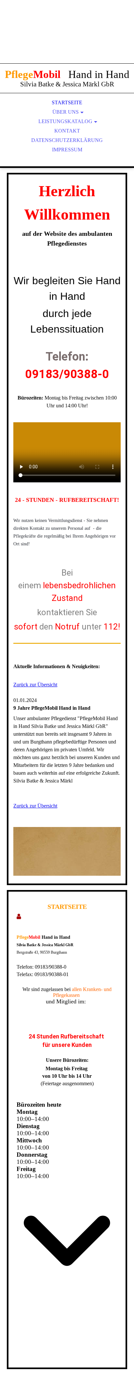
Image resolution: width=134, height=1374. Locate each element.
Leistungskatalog (65, 121)
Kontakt (67, 131)
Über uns (65, 112)
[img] (67, 39)
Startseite (67, 102)
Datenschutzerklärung (67, 140)
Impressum (67, 149)
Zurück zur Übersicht (35, 684)
